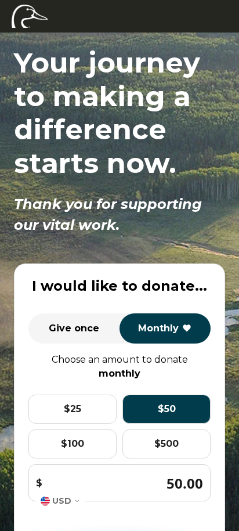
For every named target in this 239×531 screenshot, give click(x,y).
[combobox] (60, 501)
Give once (74, 328)
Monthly (158, 328)
